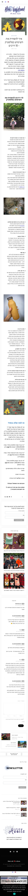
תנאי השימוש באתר (10, 866)
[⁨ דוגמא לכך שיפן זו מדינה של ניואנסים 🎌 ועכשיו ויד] (0, 754)
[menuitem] (8, 2)
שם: (23, 515)
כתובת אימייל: (21, 510)
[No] (26, 890)
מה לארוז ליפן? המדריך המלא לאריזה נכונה (11, 813)
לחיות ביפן (14, 35)
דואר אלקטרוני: (23, 774)
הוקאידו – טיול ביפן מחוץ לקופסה (13, 807)
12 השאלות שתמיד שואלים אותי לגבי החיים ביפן (14, 550)
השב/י (23, 603)
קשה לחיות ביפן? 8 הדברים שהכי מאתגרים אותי (14, 570)
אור (20, 629)
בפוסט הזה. (21, 70)
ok (14, 893)
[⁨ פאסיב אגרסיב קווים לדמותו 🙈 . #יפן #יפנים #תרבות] (5, 754)
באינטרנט (22, 225)
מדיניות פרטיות (18, 866)
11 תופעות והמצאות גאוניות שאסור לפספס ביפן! (14, 590)
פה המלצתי (21, 187)
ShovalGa (18, 603)
